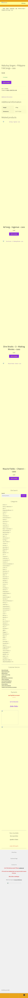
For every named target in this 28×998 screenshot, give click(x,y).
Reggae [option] (5, 632)
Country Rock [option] (6, 565)
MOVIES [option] (6, 654)
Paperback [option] (6, 624)
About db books (5, 670)
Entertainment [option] (7, 517)
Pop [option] (4, 626)
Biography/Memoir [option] (8, 510)
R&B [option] (4, 630)
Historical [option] (5, 521)
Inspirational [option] (6, 606)
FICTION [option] (5, 582)
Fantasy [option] (5, 580)
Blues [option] (4, 551)
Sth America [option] (6, 538)
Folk (16, 8)
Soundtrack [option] (6, 643)
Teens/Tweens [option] (6, 650)
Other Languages (5, 679)
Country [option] (5, 562)
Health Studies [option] (7, 597)
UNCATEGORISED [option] (8, 661)
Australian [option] (6, 547)
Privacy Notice (5, 684)
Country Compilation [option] (8, 563)
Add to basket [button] (14, 234)
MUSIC (7, 8)
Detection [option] (6, 571)
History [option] (5, 602)
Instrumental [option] (6, 608)
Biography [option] (6, 549)
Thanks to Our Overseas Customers (9, 687)
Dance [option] (5, 569)
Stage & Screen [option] (7, 647)
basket (21, 994)
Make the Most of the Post (7, 677)
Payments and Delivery (6, 682)
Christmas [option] (6, 515)
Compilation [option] (6, 560)
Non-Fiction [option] (6, 621)
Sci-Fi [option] (4, 639)
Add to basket (6, 82)
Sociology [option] (5, 641)
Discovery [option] (5, 573)
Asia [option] (4, 508)
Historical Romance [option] (8, 600)
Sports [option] (5, 645)
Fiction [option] (5, 584)
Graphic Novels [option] (7, 593)
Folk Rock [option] (5, 588)
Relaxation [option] (6, 634)
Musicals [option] (5, 617)
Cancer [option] (5, 512)
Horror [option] (5, 523)
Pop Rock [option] (5, 628)
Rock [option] (4, 636)
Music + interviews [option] (7, 528)
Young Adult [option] (6, 652)
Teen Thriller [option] (6, 541)
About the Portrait (5, 671)
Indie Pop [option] (5, 604)
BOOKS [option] (5, 552)
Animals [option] (5, 545)
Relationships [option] (6, 532)
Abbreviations (5, 673)
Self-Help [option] (5, 534)
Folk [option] (4, 586)
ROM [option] (4, 637)
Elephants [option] (6, 578)
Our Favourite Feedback (7, 681)
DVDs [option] (5, 575)
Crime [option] (5, 567)
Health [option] (5, 595)
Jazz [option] (4, 611)
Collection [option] (6, 558)
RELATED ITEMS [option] (7, 660)
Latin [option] (4, 613)
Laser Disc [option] (5, 525)
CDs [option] (4, 514)
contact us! (21, 868)
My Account (4, 995)
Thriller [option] (5, 543)
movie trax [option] (6, 527)
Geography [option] (6, 591)
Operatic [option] (5, 623)
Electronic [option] (6, 576)
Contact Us (4, 676)
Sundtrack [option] (5, 648)
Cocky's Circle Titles (6, 674)
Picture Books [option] (7, 530)
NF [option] (4, 619)
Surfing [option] (5, 539)
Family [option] (5, 519)
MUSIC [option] (5, 656)
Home (4, 8)
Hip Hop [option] (5, 599)
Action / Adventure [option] (7, 506)
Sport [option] (4, 536)
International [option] (6, 610)
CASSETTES (12, 8)
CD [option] (4, 554)
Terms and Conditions (6, 685)
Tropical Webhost (18, 879)
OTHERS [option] (5, 658)
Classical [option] (5, 556)
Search (3, 493)
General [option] (5, 589)
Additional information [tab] (7, 97)
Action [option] (5, 504)
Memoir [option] (5, 615)
